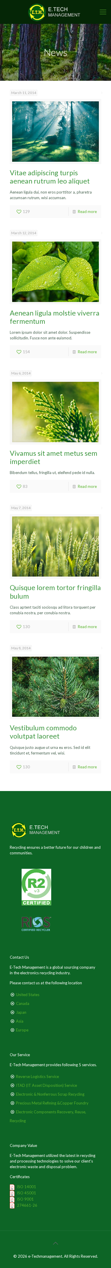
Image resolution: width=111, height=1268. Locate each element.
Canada (22, 1003)
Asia (19, 1021)
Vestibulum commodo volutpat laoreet (43, 732)
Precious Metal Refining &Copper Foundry (52, 1103)
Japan (21, 1012)
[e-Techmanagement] (55, 12)
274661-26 (27, 1205)
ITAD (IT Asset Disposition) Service (46, 1085)
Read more (87, 211)
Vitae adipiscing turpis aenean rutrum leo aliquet (50, 177)
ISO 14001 (26, 1186)
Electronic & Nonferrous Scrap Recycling (50, 1094)
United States (27, 994)
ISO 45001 (26, 1193)
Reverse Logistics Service (37, 1076)
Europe (22, 1030)
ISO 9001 (25, 1199)
